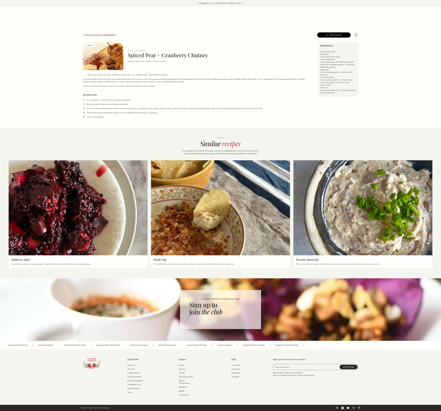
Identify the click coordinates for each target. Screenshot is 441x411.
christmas (148, 61)
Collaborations (133, 373)
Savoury (182, 369)
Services (130, 369)
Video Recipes (133, 388)
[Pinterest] (359, 408)
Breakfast (183, 387)
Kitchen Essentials (134, 381)
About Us (131, 365)
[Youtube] (348, 408)
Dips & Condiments (184, 382)
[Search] (9, 13)
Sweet (181, 365)
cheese (130, 61)
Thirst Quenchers (186, 377)
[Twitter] (353, 408)
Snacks (182, 373)
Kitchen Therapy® (87, 408)
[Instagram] (342, 408)
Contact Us (236, 365)
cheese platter (139, 61)
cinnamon (162, 61)
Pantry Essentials (134, 377)
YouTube (235, 377)
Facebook (235, 373)
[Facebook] (337, 408)
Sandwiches (184, 395)
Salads (181, 391)
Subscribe (348, 367)
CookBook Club (134, 384)
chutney (155, 61)
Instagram (235, 369)
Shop (129, 392)
